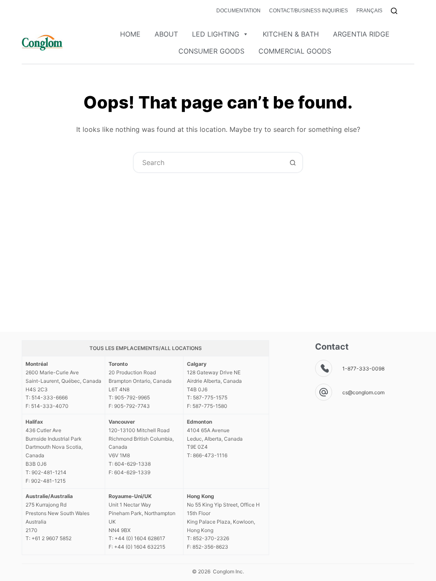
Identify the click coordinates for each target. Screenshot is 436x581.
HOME (130, 34)
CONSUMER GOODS (211, 51)
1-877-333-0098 (363, 368)
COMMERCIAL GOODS (294, 51)
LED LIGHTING (215, 34)
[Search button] (292, 162)
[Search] (394, 11)
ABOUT (166, 34)
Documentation (238, 11)
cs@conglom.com (363, 392)
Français (369, 11)
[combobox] (208, 162)
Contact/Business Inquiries (308, 11)
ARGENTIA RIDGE (361, 34)
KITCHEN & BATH (291, 34)
